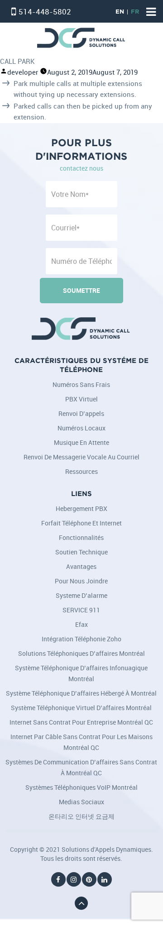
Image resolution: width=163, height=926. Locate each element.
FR (135, 12)
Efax (81, 624)
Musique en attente (81, 442)
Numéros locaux (81, 428)
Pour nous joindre (81, 581)
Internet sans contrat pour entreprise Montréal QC (81, 722)
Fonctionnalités (81, 537)
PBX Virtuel (81, 399)
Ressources (81, 471)
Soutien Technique (81, 552)
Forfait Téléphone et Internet (81, 523)
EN (119, 12)
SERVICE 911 (81, 610)
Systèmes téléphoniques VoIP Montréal (81, 787)
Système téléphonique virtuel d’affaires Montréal (81, 707)
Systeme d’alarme (81, 595)
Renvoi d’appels (81, 413)
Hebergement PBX (81, 508)
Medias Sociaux (81, 801)
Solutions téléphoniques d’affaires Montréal (81, 653)
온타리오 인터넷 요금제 (81, 816)
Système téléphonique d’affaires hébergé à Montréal (81, 693)
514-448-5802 (45, 11)
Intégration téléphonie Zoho (81, 639)
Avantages (81, 566)
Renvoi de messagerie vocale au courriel (81, 457)
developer (22, 72)
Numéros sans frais (81, 384)
